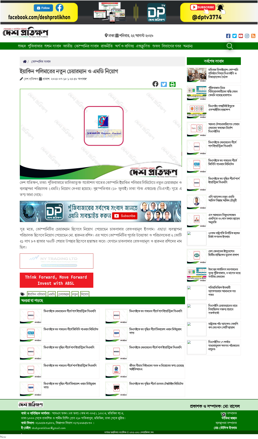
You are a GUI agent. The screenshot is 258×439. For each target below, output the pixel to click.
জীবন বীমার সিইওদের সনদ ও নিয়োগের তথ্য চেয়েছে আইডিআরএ (156, 367)
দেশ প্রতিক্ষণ (31, 79)
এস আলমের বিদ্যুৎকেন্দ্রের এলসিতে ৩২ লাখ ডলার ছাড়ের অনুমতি (224, 218)
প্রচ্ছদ (22, 46)
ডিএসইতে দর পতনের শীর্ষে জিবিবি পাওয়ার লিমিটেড (71, 329)
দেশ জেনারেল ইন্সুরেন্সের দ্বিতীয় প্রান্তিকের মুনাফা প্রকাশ (223, 253)
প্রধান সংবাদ (52, 46)
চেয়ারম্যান (63, 294)
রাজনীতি (107, 46)
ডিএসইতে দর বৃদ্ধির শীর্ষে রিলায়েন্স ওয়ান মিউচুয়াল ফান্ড (70, 385)
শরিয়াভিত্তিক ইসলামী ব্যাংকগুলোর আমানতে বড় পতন (222, 291)
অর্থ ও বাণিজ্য (124, 46)
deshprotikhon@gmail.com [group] (43, 427)
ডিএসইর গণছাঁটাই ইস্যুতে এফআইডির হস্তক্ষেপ (221, 108)
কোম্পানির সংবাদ (86, 46)
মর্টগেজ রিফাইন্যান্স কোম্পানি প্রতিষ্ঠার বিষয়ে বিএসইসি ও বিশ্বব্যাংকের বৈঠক (223, 73)
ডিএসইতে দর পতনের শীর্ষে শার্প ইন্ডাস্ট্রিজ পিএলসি (70, 365)
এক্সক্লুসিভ (143, 46)
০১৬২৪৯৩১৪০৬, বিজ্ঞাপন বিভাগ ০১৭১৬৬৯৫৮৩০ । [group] (57, 423)
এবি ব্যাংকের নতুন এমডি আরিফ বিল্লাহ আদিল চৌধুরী (222, 198)
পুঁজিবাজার (35, 46)
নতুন (75, 294)
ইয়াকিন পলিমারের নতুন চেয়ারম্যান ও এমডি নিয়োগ (69, 71)
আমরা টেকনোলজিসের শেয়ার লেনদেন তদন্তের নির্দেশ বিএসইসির (223, 127)
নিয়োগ (84, 294)
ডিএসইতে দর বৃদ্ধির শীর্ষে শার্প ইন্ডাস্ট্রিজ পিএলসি (69, 347)
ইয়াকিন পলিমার (36, 294)
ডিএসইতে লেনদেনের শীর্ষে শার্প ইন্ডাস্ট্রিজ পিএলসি (70, 311)
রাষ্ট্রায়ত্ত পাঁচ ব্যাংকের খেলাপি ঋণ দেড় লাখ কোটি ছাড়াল (223, 325)
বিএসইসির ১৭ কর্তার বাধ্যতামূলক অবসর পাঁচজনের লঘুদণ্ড (223, 345)
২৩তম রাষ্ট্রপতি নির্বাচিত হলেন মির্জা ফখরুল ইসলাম (224, 235)
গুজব (156, 46)
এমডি (52, 294)
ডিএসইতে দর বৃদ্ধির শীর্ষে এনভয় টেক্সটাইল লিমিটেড (156, 384)
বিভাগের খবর (171, 46)
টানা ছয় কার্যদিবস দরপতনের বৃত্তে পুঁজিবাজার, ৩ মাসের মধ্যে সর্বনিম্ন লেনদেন (224, 273)
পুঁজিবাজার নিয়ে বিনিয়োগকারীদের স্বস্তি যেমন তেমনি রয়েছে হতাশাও (223, 91)
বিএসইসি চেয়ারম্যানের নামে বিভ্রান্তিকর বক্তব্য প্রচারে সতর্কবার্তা (222, 309)
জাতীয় (67, 46)
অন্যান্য (187, 46)
